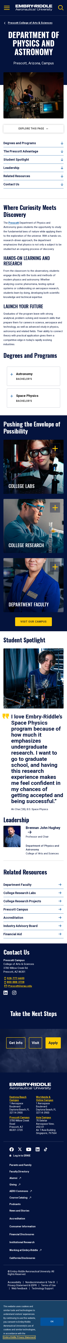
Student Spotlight (16, 159)
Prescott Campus (15, 909)
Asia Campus (43, 1117)
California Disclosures (22, 1258)
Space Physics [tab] (27, 398)
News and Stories (19, 1210)
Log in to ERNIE (21, 1155)
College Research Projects (22, 901)
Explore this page (31, 128)
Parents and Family (20, 1165)
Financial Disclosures (21, 1234)
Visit (35, 1043)
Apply (53, 1043)
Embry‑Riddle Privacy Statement (19, 1337)
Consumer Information (22, 1226)
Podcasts (15, 1204)
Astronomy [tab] (24, 376)
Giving (13, 1184)
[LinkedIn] (5, 992)
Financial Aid (12, 934)
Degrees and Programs (19, 143)
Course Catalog (18, 1197)
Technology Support (42, 1288)
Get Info (16, 1043)
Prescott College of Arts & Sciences (30, 22)
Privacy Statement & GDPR (22, 1285)
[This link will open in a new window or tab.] (11, 1149)
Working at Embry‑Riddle (23, 1250)
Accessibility (14, 1282)
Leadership (11, 168)
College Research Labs (19, 893)
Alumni (13, 1178)
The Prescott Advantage (20, 151)
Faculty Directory (19, 1171)
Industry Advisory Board (20, 926)
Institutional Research (22, 1242)
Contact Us (11, 184)
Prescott (13, 222)
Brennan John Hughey (43, 828)
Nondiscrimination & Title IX (40, 1282)
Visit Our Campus (33, 621)
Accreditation (13, 917)
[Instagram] (14, 992)
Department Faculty (17, 884)
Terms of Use (48, 1285)
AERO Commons (18, 1191)
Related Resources (16, 176)
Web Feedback (19, 1288)
